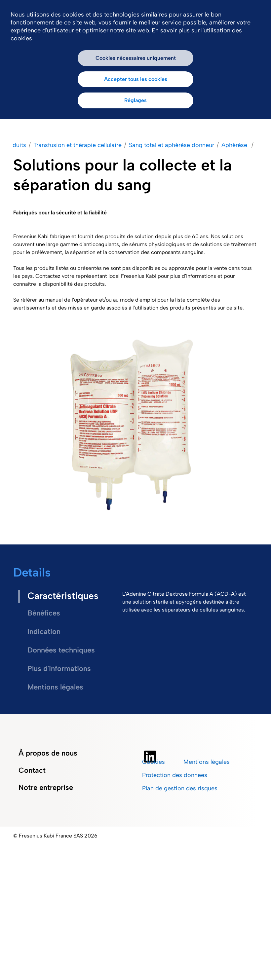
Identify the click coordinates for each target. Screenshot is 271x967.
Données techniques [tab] (61, 650)
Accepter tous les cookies (135, 79)
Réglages (135, 100)
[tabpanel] (187, 601)
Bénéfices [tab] (44, 613)
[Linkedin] (150, 756)
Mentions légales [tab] (55, 687)
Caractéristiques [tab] (62, 595)
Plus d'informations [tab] (59, 668)
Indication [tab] (43, 631)
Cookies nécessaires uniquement (136, 58)
